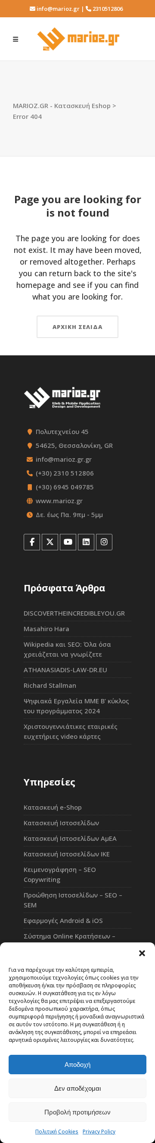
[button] (142, 953)
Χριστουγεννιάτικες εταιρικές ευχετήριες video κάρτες (71, 731)
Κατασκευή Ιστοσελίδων (61, 822)
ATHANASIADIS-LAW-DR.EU (65, 669)
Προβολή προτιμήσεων (77, 1112)
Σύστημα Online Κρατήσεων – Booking (69, 941)
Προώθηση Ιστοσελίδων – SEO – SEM (73, 900)
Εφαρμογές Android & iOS (63, 920)
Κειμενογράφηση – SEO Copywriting (60, 874)
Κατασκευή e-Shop (53, 807)
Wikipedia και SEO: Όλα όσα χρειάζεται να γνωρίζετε (67, 649)
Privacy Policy (99, 1131)
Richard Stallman (50, 685)
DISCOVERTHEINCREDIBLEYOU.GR (74, 613)
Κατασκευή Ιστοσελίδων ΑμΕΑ (70, 838)
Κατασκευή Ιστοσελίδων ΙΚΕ (67, 853)
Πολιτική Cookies (56, 1131)
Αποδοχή (77, 1064)
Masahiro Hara (46, 628)
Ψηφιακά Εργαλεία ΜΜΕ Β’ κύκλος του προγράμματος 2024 (76, 705)
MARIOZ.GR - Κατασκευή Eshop (62, 105)
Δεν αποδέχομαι (77, 1088)
